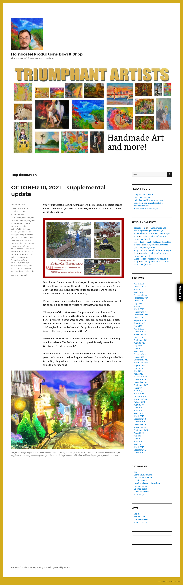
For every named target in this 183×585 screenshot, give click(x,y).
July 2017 (137, 436)
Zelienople (29, 271)
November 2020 (141, 363)
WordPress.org (140, 522)
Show (180, 292)
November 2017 (140, 427)
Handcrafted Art (18, 211)
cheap (20, 223)
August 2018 (139, 405)
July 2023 (138, 303)
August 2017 (139, 433)
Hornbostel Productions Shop (147, 483)
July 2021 (138, 346)
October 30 (16, 254)
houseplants (16, 243)
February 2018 (140, 419)
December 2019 (140, 382)
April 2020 (138, 374)
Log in (136, 514)
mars (18, 246)
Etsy (136, 472)
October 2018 (139, 402)
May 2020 (138, 371)
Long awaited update (143, 194)
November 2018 (140, 399)
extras (13, 229)
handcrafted (29, 237)
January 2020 (140, 379)
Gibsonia (29, 235)
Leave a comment (19, 275)
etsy (29, 226)
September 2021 (141, 340)
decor (13, 226)
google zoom (139, 228)
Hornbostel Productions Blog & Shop (47, 54)
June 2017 (138, 439)
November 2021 (140, 334)
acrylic (18, 218)
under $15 (19, 268)
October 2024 (140, 287)
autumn (23, 220)
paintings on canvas (19, 257)
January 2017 (139, 453)
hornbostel (26, 240)
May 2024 (138, 289)
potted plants (17, 265)
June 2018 (138, 408)
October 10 (29, 249)
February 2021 (140, 354)
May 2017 (138, 441)
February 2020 (140, 377)
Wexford (27, 268)
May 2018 (138, 410)
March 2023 (139, 309)
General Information (19, 208)
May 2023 (138, 306)
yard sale (20, 271)
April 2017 (138, 444)
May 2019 (138, 391)
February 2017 (140, 450)
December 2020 (141, 360)
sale (25, 265)
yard (13, 271)
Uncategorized (17, 214)
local (13, 246)
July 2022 (138, 326)
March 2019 (139, 394)
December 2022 (141, 315)
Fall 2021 (20, 229)
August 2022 (139, 323)
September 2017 (141, 430)
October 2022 (140, 317)
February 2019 (140, 396)
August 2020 (139, 365)
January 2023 (140, 312)
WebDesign (139, 494)
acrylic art (26, 218)
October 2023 (140, 301)
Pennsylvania (16, 260)
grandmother (17, 237)
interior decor (29, 243)
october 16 (15, 251)
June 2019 (138, 388)
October (19, 249)
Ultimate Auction (174, 582)
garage (22, 232)
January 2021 (139, 357)
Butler (13, 223)
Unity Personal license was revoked (149, 200)
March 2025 (139, 284)
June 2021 (138, 348)
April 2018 (138, 413)
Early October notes (142, 197)
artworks (15, 220)
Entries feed (139, 517)
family (27, 229)
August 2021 (139, 343)
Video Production (141, 492)
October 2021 (27, 251)
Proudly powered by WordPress (59, 567)
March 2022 (139, 329)
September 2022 (141, 320)
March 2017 (139, 447)
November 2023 (141, 298)
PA (23, 254)
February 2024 (140, 295)
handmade (16, 240)
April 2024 (138, 292)
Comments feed (141, 519)
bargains (31, 220)
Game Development (143, 475)
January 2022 (140, 332)
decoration (22, 226)
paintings (29, 254)
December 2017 (140, 424)
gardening (20, 235)
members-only (140, 486)
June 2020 (138, 368)
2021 (13, 218)
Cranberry (28, 223)
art (32, 218)
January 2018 (139, 422)
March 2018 (139, 416)
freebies (14, 232)
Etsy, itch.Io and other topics (146, 209)
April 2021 (138, 351)
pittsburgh (24, 263)
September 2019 (141, 385)
